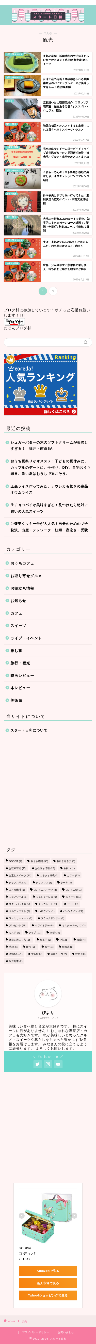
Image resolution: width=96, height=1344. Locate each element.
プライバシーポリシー (35, 1332)
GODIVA (15, 861)
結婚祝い (15, 954)
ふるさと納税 (49, 875)
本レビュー (20, 688)
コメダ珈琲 (17, 889)
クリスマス (44, 882)
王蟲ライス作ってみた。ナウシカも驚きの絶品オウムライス (49, 489)
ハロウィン (46, 911)
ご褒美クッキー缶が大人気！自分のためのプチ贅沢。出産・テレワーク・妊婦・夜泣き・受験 (49, 527)
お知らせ (18, 600)
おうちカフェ (22, 563)
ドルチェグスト (19, 911)
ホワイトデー (44, 925)
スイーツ (18, 625)
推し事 (16, 650)
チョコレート (48, 904)
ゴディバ (27, 1253)
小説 (64, 939)
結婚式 (67, 947)
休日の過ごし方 (20, 939)
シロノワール (18, 897)
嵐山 (81, 939)
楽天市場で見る (48, 1283)
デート (72, 904)
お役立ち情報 (22, 588)
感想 (13, 947)
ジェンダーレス (46, 897)
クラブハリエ (18, 882)
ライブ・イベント (26, 638)
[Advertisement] (48, 789)
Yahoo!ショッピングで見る (48, 1295)
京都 (55, 932)
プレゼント (17, 925)
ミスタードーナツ (73, 925)
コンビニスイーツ (45, 889)
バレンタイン (73, 911)
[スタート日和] (48, 19)
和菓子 (45, 939)
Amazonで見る (48, 1271)
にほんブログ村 (17, 328)
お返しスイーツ (20, 875)
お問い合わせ (66, 1332)
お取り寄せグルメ (26, 576)
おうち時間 (39, 861)
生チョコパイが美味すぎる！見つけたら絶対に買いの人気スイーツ (49, 508)
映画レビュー (22, 675)
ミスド (14, 932)
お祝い (69, 868)
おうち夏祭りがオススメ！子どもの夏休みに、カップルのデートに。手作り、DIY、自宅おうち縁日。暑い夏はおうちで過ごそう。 (51, 467)
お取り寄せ (17, 868)
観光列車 (15, 961)
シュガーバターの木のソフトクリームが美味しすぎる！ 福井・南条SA (49, 446)
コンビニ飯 (73, 889)
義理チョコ (59, 954)
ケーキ (66, 882)
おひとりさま (66, 861)
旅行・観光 (20, 663)
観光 (80, 954)
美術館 (16, 700)
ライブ (35, 932)
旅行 (31, 947)
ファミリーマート (20, 918)
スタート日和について (29, 730)
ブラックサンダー (52, 918)
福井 (49, 947)
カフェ (16, 613)
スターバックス (19, 904)
